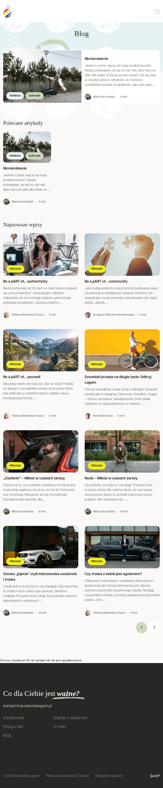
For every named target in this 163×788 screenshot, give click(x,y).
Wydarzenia (13, 718)
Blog (7, 736)
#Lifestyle (15, 268)
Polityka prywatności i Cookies (67, 776)
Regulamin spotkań (108, 776)
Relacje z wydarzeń (70, 718)
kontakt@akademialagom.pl (27, 706)
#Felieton (15, 95)
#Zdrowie (34, 95)
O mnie (59, 727)
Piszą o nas (13, 727)
